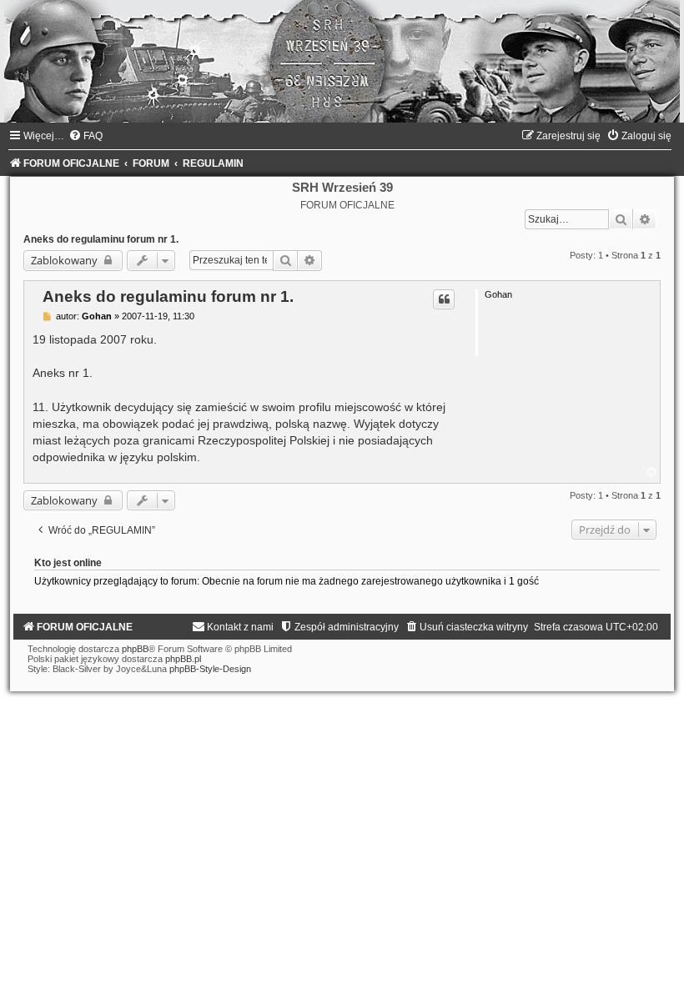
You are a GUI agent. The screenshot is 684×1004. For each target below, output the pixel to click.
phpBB (135, 649)
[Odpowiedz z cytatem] (444, 299)
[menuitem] (85, 136)
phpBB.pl (183, 659)
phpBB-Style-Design (210, 669)
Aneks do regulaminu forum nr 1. (101, 239)
